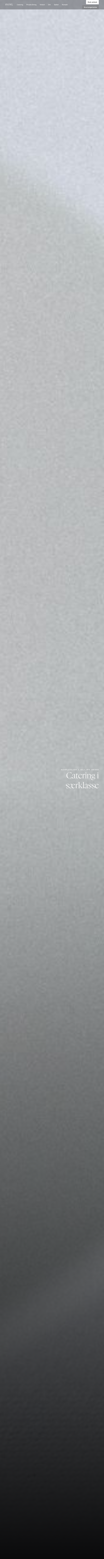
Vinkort (42, 5)
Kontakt (65, 5)
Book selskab (92, 2)
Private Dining (31, 5)
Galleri (56, 5)
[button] (20, 5)
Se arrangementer (90, 7)
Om (49, 5)
